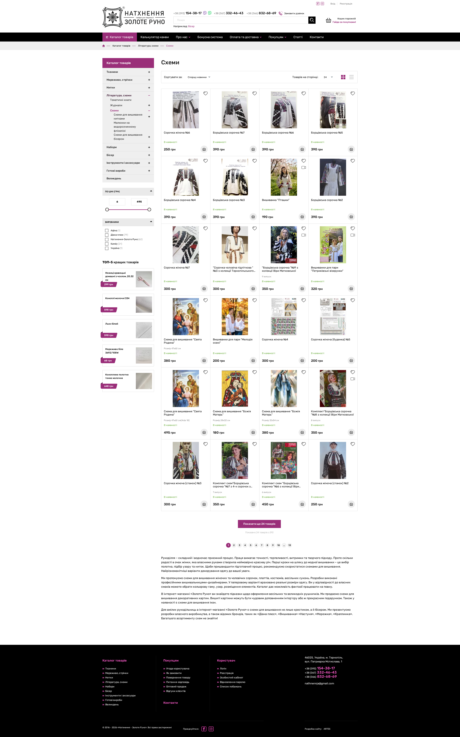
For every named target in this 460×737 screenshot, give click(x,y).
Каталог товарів (121, 37)
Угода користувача (177, 668)
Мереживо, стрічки (119, 79)
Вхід (332, 3)
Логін (223, 668)
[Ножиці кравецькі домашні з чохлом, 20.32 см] (144, 286)
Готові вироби (116, 170)
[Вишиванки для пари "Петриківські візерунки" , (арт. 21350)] (333, 244)
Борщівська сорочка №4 (180, 200)
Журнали (116, 105)
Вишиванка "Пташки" (275, 200)
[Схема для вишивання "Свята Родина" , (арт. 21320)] (186, 316)
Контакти (317, 37)
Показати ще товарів (259, 523)
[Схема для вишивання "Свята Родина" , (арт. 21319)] (186, 388)
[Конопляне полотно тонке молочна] (144, 388)
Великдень (114, 178)
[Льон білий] (144, 337)
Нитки (111, 87)
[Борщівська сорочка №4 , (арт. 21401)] (186, 177)
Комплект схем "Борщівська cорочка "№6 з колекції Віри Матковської (280, 485)
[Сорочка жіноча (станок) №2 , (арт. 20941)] (333, 460)
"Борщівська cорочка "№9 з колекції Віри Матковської (280, 269)
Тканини (112, 72)
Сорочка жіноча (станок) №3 (182, 483)
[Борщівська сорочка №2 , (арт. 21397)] (333, 177)
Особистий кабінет (231, 677)
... (284, 545)
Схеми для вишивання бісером (128, 137)
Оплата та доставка (244, 37)
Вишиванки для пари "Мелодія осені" (232, 341)
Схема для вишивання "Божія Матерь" (232, 413)
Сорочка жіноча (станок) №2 (330, 483)
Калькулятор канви (155, 37)
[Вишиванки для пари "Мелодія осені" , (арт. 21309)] (235, 316)
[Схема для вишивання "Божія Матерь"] (235, 388)
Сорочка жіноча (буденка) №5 (330, 339)
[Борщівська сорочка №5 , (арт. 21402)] (333, 109)
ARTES (317, 729)
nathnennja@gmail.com (319, 683)
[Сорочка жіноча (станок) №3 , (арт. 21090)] (186, 460)
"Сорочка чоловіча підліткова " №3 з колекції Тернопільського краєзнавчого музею (233, 269)
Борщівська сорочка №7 (229, 132)
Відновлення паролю (232, 682)
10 (278, 545)
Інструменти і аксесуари (123, 162)
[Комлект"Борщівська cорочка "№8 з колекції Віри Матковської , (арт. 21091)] (333, 388)
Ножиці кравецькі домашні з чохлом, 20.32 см (119, 276)
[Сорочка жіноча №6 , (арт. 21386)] (186, 109)
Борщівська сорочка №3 (229, 200)
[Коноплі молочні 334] (144, 312)
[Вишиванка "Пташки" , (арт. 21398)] (284, 177)
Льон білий (111, 323)
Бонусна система (210, 37)
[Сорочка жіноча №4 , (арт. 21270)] (284, 316)
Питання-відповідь (177, 682)
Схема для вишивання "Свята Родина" (183, 341)
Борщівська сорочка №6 (278, 132)
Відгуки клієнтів (176, 691)
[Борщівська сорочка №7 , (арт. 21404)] (235, 109)
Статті (298, 37)
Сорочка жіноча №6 (177, 132)
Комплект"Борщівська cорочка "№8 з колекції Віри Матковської (332, 413)
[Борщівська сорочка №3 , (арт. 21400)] (235, 177)
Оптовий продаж (176, 686)
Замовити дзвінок (294, 13)
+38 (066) (261, 13)
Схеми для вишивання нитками (128, 116)
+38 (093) (187, 13)
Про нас (181, 37)
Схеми (114, 110)
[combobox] (244, 20)
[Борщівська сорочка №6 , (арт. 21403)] (284, 109)
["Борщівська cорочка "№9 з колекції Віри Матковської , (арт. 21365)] (284, 244)
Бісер (110, 155)
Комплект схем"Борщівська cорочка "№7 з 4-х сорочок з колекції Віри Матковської (232, 485)
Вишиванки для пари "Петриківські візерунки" (327, 269)
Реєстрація (346, 3)
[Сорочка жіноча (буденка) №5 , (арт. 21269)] (333, 316)
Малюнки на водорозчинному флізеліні (125, 126)
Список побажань (231, 686)
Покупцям (276, 37)
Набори (112, 147)
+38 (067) (228, 13)
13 (289, 545)
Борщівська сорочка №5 (327, 132)
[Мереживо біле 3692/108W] (144, 362)
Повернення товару (178, 677)
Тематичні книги (120, 100)
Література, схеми (148, 45)
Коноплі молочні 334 (117, 298)
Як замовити (174, 673)
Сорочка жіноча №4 (275, 339)
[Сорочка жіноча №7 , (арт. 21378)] (186, 244)
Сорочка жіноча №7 (177, 267)
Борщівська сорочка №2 (327, 200)
